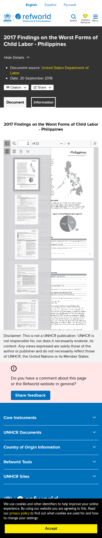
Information (43, 102)
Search (73, 20)
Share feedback (30, 395)
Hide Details (14, 57)
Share (42, 87)
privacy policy (19, 513)
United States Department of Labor (49, 70)
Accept (51, 528)
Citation (15, 87)
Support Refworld (85, 21)
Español (50, 4)
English (31, 4)
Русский (70, 4)
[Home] (27, 18)
